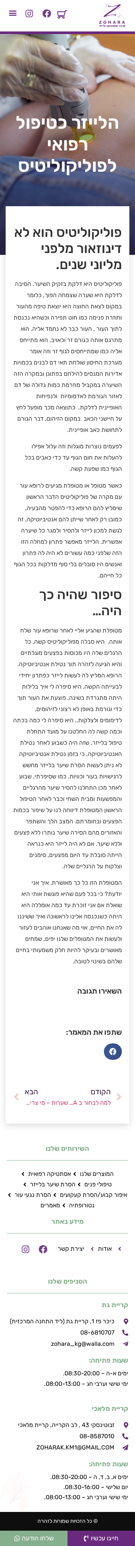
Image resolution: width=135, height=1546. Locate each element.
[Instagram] (29, 13)
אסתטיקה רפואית (49, 1173)
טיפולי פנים (98, 1184)
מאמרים (50, 1205)
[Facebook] (46, 13)
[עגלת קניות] (62, 14)
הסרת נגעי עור (33, 1194)
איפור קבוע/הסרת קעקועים (93, 1194)
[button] (12, 12)
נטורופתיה (81, 1205)
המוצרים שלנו (97, 1173)
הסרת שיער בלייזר (52, 1184)
